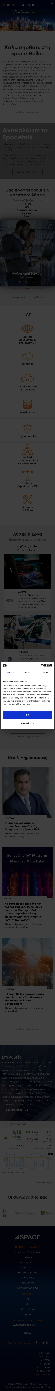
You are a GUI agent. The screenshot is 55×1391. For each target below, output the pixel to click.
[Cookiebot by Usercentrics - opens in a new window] (41, 665)
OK (27, 715)
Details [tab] (27, 672)
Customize (26, 723)
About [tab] (45, 672)
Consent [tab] (10, 672)
